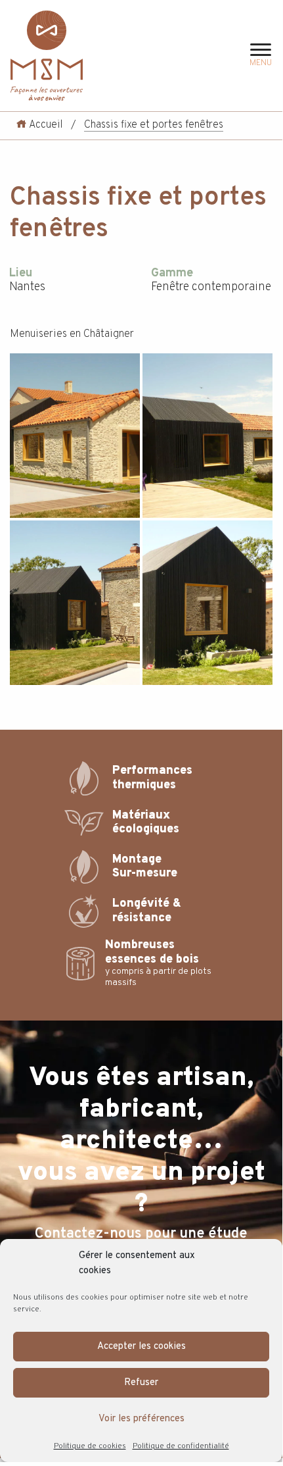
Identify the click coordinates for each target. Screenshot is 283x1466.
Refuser (141, 1383)
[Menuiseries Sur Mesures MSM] (47, 56)
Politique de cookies (90, 1446)
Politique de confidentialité (181, 1446)
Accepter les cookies (141, 1346)
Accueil (44, 125)
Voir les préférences (141, 1419)
